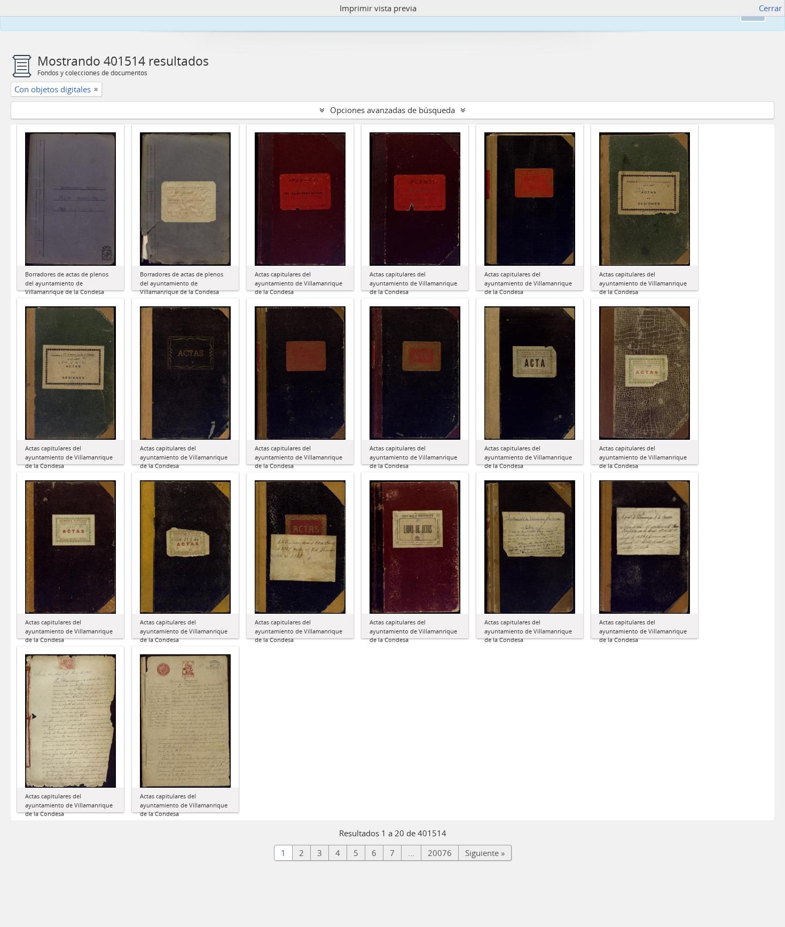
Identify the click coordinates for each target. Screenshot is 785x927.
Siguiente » (485, 852)
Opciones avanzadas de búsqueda (392, 110)
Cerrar (770, 8)
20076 (440, 852)
